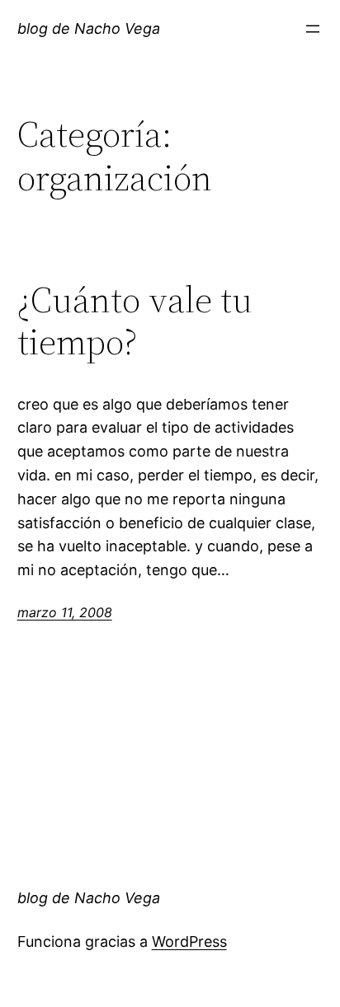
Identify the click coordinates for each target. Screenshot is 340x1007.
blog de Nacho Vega (88, 28)
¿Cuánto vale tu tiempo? (135, 321)
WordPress (189, 941)
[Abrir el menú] (313, 29)
